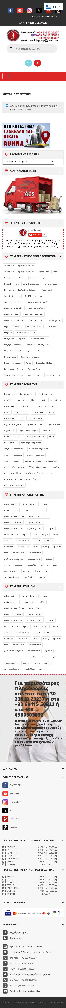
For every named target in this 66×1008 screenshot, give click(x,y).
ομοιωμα (57, 547)
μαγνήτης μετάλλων (12, 473)
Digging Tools (9, 278)
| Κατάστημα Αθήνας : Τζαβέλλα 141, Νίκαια (29, 974)
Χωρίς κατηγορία (53, 375)
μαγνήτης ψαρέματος (34, 473)
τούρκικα (44, 565)
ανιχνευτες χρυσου (34, 528)
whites (51, 436)
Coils (55, 272)
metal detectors (11, 510)
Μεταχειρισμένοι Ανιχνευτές (37, 345)
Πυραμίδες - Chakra (43, 363)
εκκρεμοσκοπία (22, 541)
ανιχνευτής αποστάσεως (14, 449)
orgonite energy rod (12, 424)
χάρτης (26, 571)
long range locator (46, 406)
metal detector (20, 412)
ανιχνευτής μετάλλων (13, 455)
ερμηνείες (48, 541)
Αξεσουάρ (32, 320)
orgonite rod (9, 430)
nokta (51, 412)
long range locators (29, 504)
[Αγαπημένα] (28, 63)
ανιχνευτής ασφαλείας (38, 449)
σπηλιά (7, 565)
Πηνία (28, 363)
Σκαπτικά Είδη (34, 369)
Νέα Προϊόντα (40, 351)
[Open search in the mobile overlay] (32, 49)
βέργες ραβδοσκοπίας (38, 467)
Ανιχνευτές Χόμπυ (11, 314)
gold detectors (10, 504)
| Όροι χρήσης (15, 937)
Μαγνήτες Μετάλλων (39, 339)
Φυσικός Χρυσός (34, 375)
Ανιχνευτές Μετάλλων (36, 308)
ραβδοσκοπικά (35, 553)
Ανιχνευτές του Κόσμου (33, 314)
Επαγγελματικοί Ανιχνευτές (15, 339)
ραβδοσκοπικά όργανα (13, 559)
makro (7, 412)
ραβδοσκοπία (10, 479)
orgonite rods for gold (29, 430)
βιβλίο (34, 534)
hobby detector (27, 406)
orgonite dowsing (35, 418)
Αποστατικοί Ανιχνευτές (51, 320)
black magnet (10, 394)
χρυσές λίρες (29, 577)
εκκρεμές (8, 541)
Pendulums (9, 290)
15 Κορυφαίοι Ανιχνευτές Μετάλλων (19, 266)
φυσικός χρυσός (11, 571)
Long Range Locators (31, 284)
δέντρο (55, 534)
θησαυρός (8, 547)
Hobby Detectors (11, 284)
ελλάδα (37, 541)
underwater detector (13, 436)
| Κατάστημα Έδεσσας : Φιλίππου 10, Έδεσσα (30, 952)
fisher (33, 400)
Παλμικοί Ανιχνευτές (12, 363)
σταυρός (18, 565)
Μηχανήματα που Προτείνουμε (17, 351)
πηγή (6, 553)
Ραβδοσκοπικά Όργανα (13, 369)
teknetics (46, 430)
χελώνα (37, 571)
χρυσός (42, 577)
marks (44, 504)
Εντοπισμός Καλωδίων (25, 332)
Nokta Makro (9, 418)
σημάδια (48, 559)
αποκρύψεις (22, 534)
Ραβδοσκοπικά (10, 443)
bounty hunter (26, 394)
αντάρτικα (8, 534)
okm (22, 418)
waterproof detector (36, 436)
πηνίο (50, 473)
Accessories (44, 272)
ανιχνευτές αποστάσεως (14, 516)
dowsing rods (20, 400)
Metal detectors (51, 284)
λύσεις (46, 547)
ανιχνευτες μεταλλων (13, 528)
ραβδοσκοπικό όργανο (29, 479)
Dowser (22, 278)
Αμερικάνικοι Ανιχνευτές (38, 302)
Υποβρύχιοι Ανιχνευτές (13, 375)
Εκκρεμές (8, 332)
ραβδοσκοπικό (34, 559)
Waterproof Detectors (13, 302)
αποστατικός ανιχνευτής (14, 467)
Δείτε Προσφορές (34, 326)
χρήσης (47, 571)
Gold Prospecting (37, 278)
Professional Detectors (27, 290)
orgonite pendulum (34, 424)
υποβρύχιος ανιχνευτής (14, 485)
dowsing (7, 400)
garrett (42, 400)
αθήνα (42, 510)
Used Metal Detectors (34, 296)
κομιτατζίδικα (24, 547)
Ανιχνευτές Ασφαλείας (13, 308)
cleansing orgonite (44, 394)
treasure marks (28, 510)
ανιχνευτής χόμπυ (53, 461)
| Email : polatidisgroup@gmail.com (25, 991)
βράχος (45, 534)
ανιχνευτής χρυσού (12, 461)
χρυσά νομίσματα (11, 577)
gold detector (56, 400)
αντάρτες (50, 528)
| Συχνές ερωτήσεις (18, 932)
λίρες (36, 547)
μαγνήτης (56, 467)
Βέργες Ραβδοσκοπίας (13, 326)
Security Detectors (12, 296)
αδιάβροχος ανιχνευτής (31, 443)
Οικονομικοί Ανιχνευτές (30, 357)
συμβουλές (31, 565)
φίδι (55, 565)
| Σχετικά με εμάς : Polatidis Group (25, 946)
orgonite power (53, 424)
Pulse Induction (48, 290)
